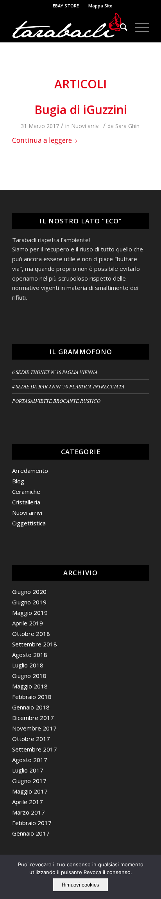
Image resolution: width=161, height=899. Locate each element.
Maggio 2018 (30, 686)
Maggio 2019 (30, 612)
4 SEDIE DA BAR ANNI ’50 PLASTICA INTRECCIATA (68, 386)
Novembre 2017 (34, 728)
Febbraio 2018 (32, 697)
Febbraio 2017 (32, 823)
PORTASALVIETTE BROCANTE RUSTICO (56, 400)
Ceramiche (26, 491)
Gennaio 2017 (31, 833)
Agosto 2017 (29, 760)
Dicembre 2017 (33, 718)
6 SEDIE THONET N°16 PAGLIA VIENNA (55, 372)
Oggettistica (29, 523)
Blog (18, 481)
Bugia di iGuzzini (80, 110)
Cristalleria (26, 502)
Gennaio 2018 (31, 707)
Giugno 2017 (29, 781)
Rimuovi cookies (80, 885)
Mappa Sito (100, 6)
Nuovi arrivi (85, 126)
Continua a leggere (42, 140)
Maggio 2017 (30, 791)
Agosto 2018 (29, 654)
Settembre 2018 (34, 644)
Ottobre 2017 (31, 739)
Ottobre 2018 (31, 633)
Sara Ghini (128, 126)
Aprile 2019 (27, 623)
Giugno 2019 (29, 602)
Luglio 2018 (27, 665)
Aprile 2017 (27, 802)
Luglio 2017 (27, 770)
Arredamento (30, 470)
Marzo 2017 (28, 812)
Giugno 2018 (29, 676)
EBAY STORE (66, 6)
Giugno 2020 (29, 591)
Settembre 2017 (34, 749)
